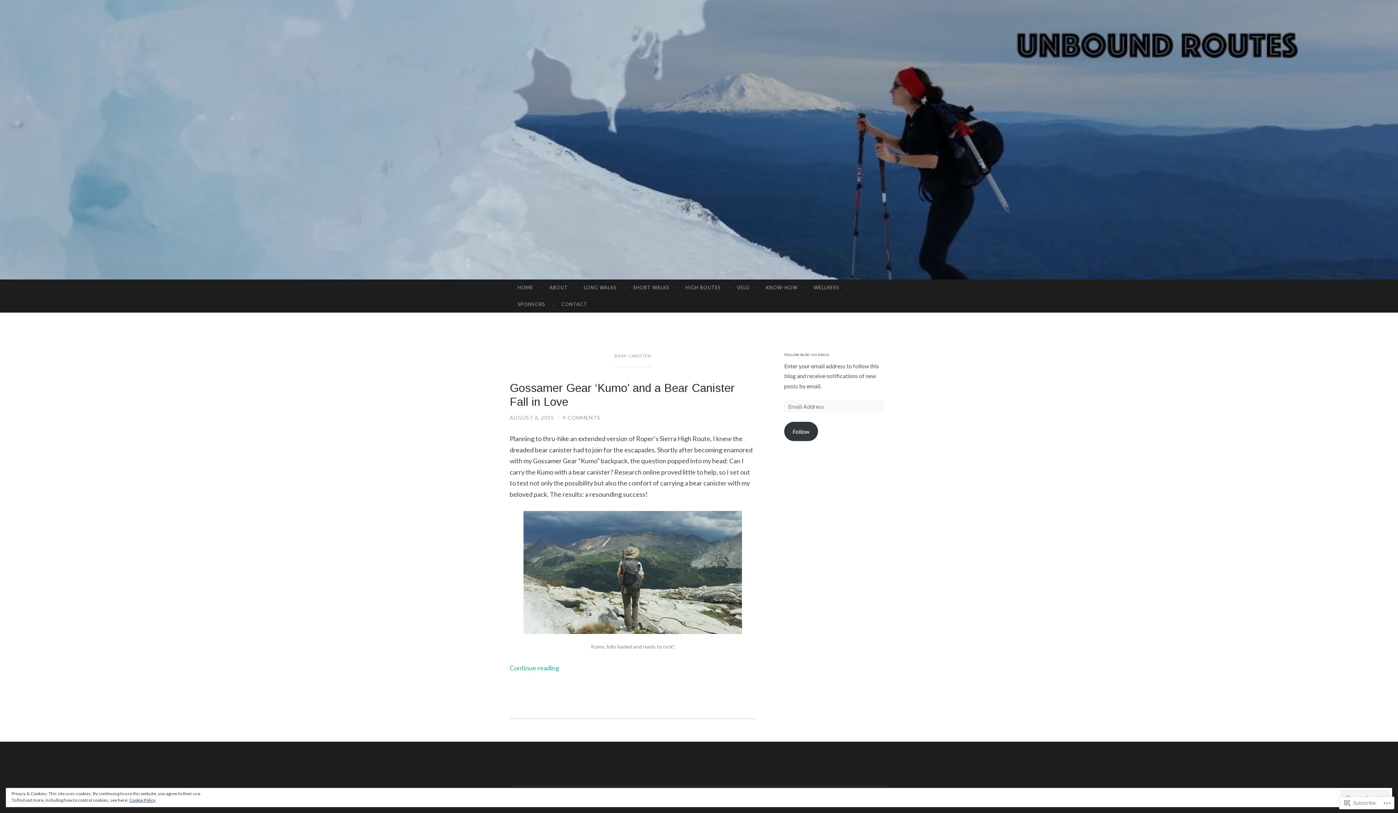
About (558, 287)
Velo (743, 287)
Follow (801, 431)
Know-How (782, 287)
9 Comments (581, 418)
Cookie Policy (142, 800)
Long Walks (600, 287)
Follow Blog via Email (807, 355)
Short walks (651, 287)
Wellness (826, 287)
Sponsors (531, 304)
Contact (574, 304)
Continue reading (534, 668)
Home (525, 287)
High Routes (703, 287)
